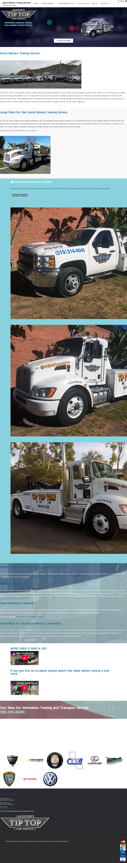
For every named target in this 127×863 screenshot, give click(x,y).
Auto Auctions (83, 3)
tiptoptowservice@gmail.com (8, 808)
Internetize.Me (64, 841)
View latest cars (20, 195)
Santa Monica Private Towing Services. (29, 616)
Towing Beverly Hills (66, 3)
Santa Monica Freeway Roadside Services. (45, 577)
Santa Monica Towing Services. (26, 130)
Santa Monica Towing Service (16, 3)
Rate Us (95, 3)
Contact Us (104, 3)
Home (36, 3)
